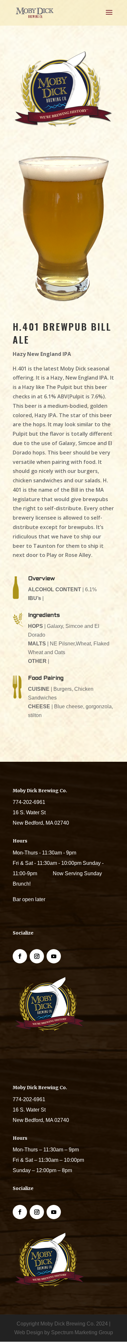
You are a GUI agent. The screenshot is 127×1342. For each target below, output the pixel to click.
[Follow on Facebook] (20, 956)
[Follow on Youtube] (54, 956)
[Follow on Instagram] (37, 956)
